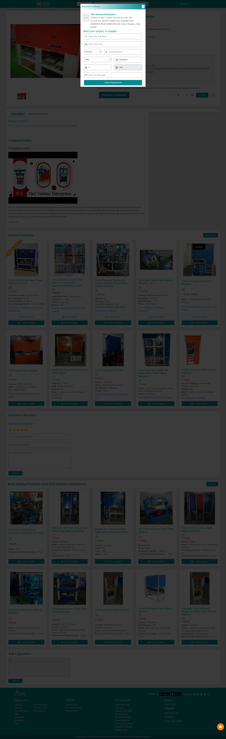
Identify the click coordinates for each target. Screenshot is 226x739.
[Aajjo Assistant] (220, 726)
